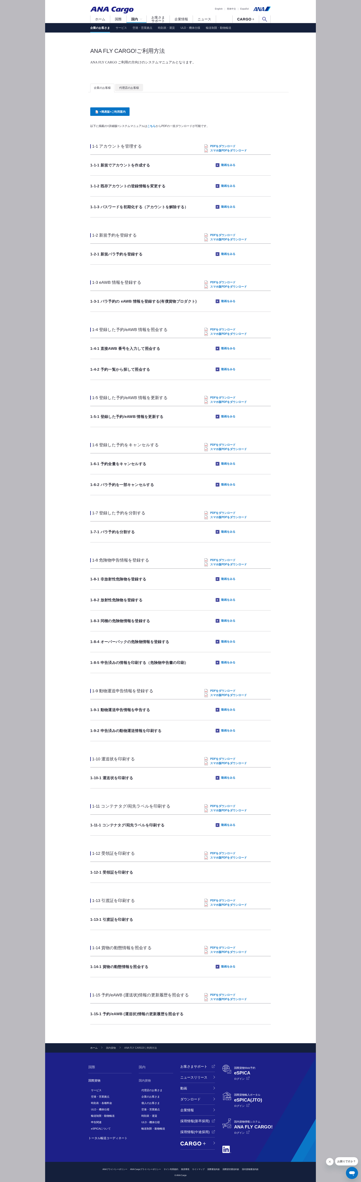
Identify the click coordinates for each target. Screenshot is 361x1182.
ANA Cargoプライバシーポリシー (145, 1169)
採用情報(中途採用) (195, 1132)
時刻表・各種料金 (101, 1103)
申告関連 (96, 1122)
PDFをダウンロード (223, 146)
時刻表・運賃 (166, 27)
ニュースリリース (193, 1077)
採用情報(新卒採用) (195, 1121)
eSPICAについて (101, 1128)
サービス (121, 27)
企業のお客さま (100, 27)
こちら (151, 126)
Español (244, 9)
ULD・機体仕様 (190, 27)
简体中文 (231, 9)
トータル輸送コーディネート (107, 1138)
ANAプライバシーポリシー (114, 1169)
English (219, 9)
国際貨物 (94, 1080)
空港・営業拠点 (142, 27)
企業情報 (181, 19)
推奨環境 (185, 1169)
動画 (183, 1088)
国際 (118, 19)
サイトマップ (198, 1169)
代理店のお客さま (151, 1090)
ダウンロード (190, 1099)
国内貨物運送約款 (250, 1169)
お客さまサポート (158, 19)
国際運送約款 (213, 1169)
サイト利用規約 (171, 1169)
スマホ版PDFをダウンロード (228, 150)
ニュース (204, 19)
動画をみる (228, 164)
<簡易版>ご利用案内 (113, 111)
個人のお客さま (150, 1103)
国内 (134, 19)
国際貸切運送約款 (231, 1169)
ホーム (100, 19)
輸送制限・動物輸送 (218, 27)
